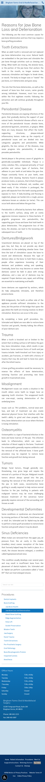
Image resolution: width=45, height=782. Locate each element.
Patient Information (17, 759)
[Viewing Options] (5, 777)
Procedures (8, 595)
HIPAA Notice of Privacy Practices (16, 772)
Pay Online (37, 763)
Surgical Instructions (11, 763)
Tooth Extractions (11, 640)
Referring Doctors (26, 763)
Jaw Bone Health (11, 607)
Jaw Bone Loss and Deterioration (17, 610)
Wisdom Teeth (9, 629)
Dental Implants (10, 599)
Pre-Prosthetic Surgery (12, 644)
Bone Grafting (9, 603)
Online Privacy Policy (24, 776)
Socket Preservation (13, 625)
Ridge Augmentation (13, 618)
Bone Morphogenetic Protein (15, 652)
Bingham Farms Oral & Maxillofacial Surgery (23, 2)
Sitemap (27, 766)
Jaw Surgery (8, 633)
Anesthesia (8, 659)
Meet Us (37, 759)
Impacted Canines (10, 656)
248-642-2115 (14, 714)
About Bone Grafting (13, 614)
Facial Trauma (9, 637)
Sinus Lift (8, 622)
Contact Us (19, 766)
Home (7, 759)
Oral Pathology (9, 648)
